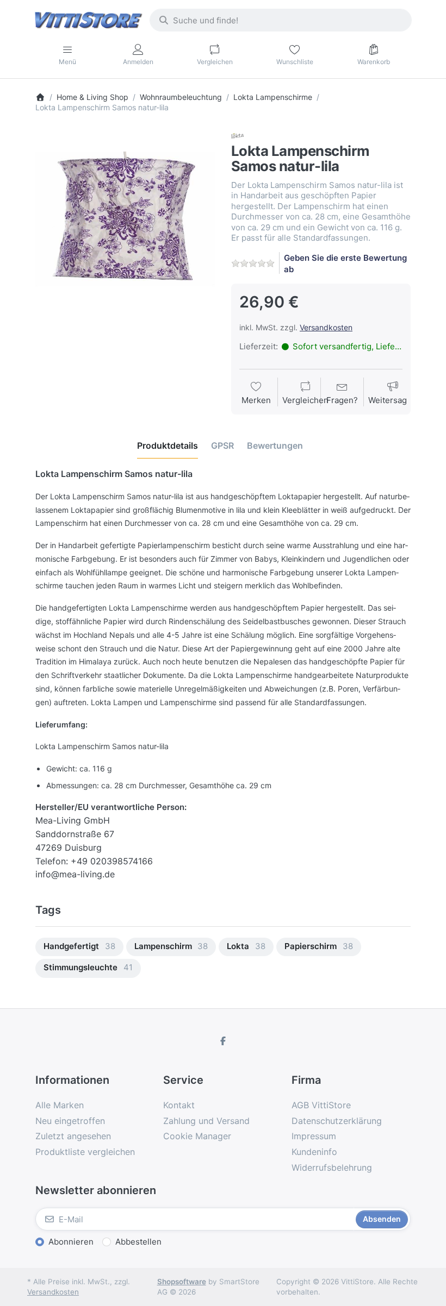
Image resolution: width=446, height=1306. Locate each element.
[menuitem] (79, 947)
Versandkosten (326, 327)
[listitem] (125, 219)
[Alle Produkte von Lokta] (237, 135)
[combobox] (281, 20)
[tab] (167, 445)
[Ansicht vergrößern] (125, 219)
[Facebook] (223, 1041)
